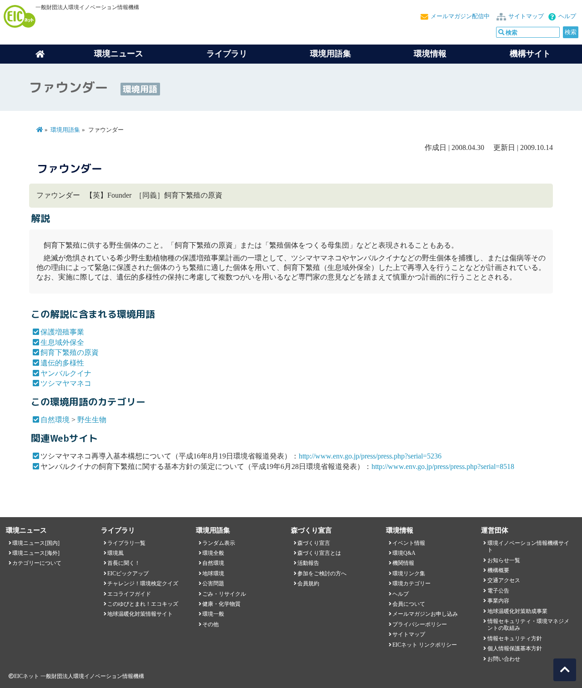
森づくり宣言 (313, 543)
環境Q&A (404, 553)
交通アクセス (503, 580)
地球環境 (213, 573)
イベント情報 (408, 543)
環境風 (115, 553)
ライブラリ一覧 (126, 543)
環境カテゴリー (411, 583)
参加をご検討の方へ (321, 573)
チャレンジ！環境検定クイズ (142, 583)
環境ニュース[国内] (36, 543)
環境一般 (213, 614)
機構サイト (530, 53)
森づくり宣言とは (319, 553)
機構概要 (498, 570)
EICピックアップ (128, 573)
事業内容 (498, 601)
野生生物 (91, 420)
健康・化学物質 (221, 604)
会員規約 (308, 583)
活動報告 (308, 563)
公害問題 (213, 583)
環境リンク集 (408, 573)
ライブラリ (226, 53)
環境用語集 (330, 53)
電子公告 (498, 591)
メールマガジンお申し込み (425, 614)
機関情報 (403, 563)
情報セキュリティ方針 (514, 638)
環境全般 (213, 553)
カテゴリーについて (36, 563)
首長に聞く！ (123, 563)
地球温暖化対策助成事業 (517, 611)
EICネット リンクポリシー (424, 645)
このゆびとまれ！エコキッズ (142, 604)
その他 (210, 624)
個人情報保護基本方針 (514, 648)
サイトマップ (526, 16)
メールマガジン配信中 (460, 16)
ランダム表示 (218, 543)
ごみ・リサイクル (224, 594)
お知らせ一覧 (503, 560)
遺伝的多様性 (62, 363)
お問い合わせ (503, 659)
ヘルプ (567, 16)
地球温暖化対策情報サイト (140, 614)
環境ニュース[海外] (36, 553)
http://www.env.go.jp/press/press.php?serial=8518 (442, 466)
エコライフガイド (129, 594)
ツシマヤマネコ (65, 383)
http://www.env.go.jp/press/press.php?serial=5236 (370, 456)
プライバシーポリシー (419, 624)
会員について (408, 604)
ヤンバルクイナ (65, 373)
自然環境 (55, 420)
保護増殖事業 (62, 332)
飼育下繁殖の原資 (69, 352)
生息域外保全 (62, 342)
